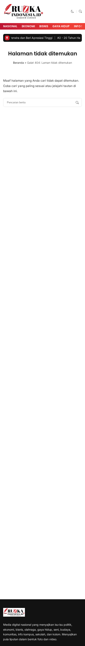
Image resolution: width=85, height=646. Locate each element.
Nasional (10, 26)
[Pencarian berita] (77, 102)
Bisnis (43, 26)
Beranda (18, 62)
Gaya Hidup (61, 26)
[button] (72, 11)
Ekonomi (28, 26)
